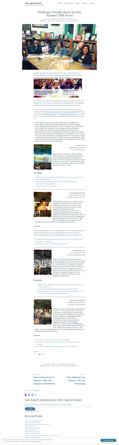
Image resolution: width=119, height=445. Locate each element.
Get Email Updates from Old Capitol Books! (53, 400)
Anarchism (57, 112)
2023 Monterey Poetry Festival (32, 433)
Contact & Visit (69, 3)
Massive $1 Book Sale (30, 426)
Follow (30, 409)
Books (78, 3)
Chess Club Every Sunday (31, 430)
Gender (50, 21)
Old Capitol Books (33, 3)
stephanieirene (47, 19)
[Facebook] (29, 395)
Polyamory (50, 112)
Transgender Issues (73, 21)
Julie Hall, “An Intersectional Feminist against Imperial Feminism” (56, 346)
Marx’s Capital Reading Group (32, 422)
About (59, 3)
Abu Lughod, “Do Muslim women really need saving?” (52, 340)
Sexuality (65, 21)
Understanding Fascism (48, 114)
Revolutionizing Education (68, 114)
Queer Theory (59, 21)
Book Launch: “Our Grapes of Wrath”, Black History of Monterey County (43, 435)
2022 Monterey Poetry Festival (32, 437)
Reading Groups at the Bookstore (33, 420)
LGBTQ (53, 21)
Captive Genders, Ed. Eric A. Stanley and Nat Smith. (51, 244)
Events (85, 3)
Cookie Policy (37, 441)
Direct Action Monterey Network (60, 75)
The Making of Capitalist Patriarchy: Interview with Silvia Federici (58, 289)
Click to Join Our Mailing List (32, 390)
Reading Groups (71, 19)
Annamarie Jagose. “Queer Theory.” (47, 186)
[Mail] (35, 395)
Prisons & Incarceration (69, 112)
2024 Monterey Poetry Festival (32, 431)
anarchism (44, 21)
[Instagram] (26, 395)
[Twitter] (32, 395)
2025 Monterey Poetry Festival (32, 428)
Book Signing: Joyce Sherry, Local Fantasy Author (37, 424)
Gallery (92, 3)
